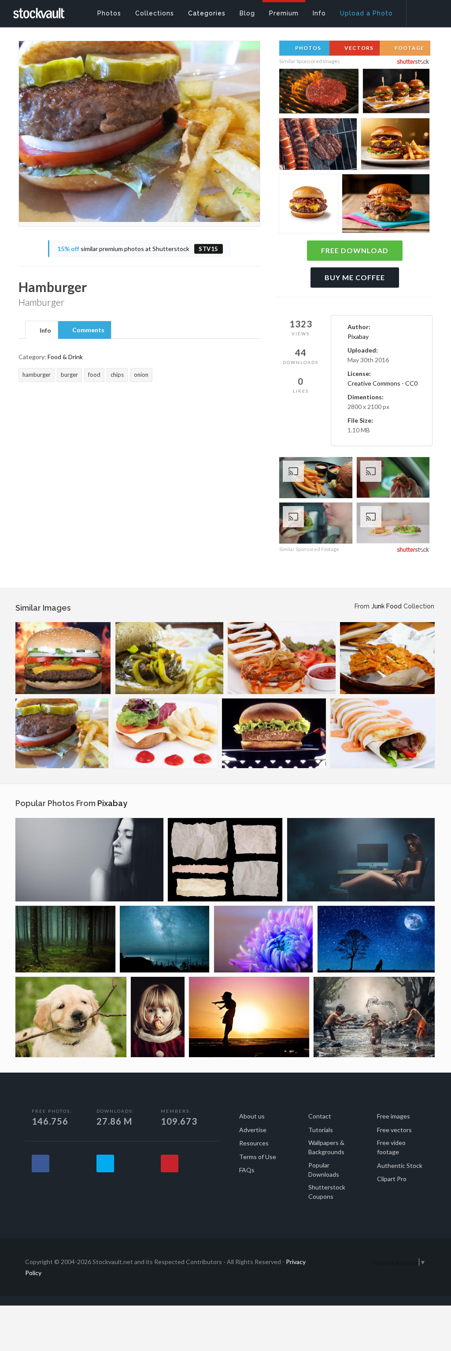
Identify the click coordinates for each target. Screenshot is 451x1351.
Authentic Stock (399, 1165)
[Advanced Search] (423, 11)
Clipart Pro (392, 1178)
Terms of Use (257, 1156)
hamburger (36, 374)
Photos (307, 48)
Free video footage (391, 1147)
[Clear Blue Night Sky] (165, 939)
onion (141, 374)
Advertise (252, 1129)
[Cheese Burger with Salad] (165, 733)
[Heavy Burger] (63, 658)
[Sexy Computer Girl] (361, 859)
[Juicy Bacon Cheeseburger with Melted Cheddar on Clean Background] (308, 205)
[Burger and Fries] (169, 658)
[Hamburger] (61, 733)
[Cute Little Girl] (158, 1017)
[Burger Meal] (282, 658)
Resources (254, 1143)
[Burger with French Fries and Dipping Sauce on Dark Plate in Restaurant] (315, 479)
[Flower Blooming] (263, 939)
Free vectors (394, 1129)
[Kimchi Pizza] (387, 658)
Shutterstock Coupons (326, 1191)
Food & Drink (65, 356)
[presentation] (42, 330)
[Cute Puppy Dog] (70, 1017)
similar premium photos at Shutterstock (137, 248)
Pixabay (358, 336)
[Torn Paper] (225, 859)
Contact (319, 1116)
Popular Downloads (323, 1169)
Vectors (358, 48)
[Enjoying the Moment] (249, 1017)
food (94, 374)
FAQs (247, 1170)
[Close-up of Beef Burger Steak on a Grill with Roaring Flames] (319, 93)
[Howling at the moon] (376, 939)
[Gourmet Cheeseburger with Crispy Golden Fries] (395, 145)
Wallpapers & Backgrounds (326, 1147)
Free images (393, 1116)
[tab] (41, 329)
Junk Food (386, 606)
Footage (408, 48)
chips (117, 374)
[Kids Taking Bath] (374, 1017)
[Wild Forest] (65, 939)
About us (252, 1116)
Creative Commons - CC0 (382, 383)
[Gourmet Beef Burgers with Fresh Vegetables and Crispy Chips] (396, 92)
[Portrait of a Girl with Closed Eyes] (89, 859)
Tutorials (320, 1129)
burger (69, 374)
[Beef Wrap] (382, 733)
